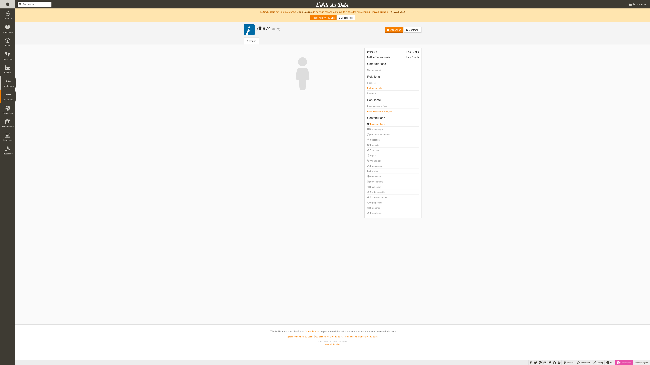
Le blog (599, 362)
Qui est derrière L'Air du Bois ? (329, 336)
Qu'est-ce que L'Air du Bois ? (300, 336)
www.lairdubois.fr (333, 344)
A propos (251, 41)
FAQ (611, 362)
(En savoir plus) (397, 12)
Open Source (304, 12)
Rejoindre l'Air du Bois (324, 17)
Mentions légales (641, 362)
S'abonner (395, 29)
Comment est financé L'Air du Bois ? (361, 336)
